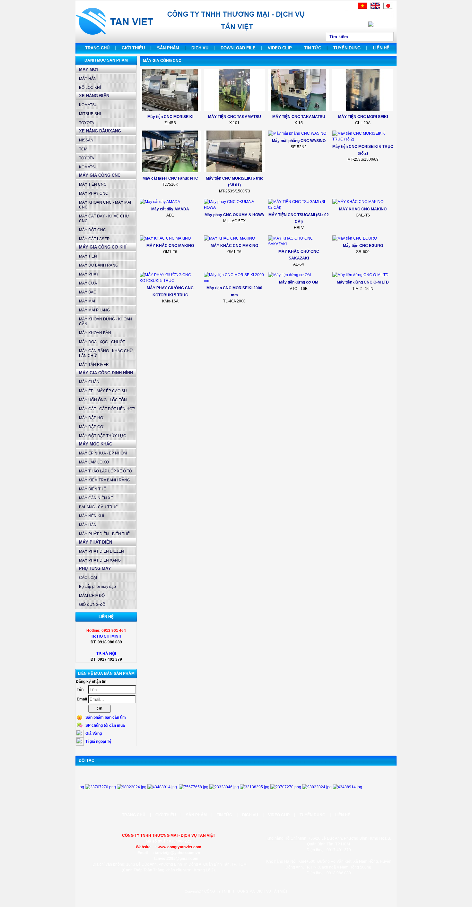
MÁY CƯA (88, 283)
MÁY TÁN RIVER (94, 364)
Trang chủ (97, 48)
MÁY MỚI (88, 69)
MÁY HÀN (88, 78)
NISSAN (86, 140)
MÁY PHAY (89, 274)
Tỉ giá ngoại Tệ (98, 741)
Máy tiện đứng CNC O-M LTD (363, 282)
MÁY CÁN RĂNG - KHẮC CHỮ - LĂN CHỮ (107, 353)
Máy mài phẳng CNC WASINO (299, 141)
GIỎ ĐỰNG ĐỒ (92, 604)
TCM (83, 149)
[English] (375, 7)
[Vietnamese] (362, 7)
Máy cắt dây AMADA (170, 209)
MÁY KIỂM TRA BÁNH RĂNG (104, 480)
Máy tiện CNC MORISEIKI (170, 116)
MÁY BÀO (87, 292)
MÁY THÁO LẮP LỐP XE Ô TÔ (105, 471)
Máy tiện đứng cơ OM (298, 282)
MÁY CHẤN (89, 382)
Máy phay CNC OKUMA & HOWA (234, 215)
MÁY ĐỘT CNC (92, 230)
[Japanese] (388, 7)
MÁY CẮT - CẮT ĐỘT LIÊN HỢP (107, 409)
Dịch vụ (199, 48)
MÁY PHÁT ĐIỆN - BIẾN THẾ (104, 534)
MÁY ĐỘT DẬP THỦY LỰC (102, 436)
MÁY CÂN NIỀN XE (96, 498)
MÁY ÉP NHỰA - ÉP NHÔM (103, 453)
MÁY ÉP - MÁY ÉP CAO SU (103, 391)
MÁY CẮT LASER (94, 239)
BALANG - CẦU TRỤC (98, 507)
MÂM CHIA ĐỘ (92, 595)
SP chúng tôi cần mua (105, 725)
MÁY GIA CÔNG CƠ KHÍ (103, 247)
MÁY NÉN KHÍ (91, 516)
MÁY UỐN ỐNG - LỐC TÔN (103, 400)
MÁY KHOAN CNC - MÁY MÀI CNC (105, 204)
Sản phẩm (168, 48)
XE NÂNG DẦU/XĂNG (100, 131)
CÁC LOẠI (88, 577)
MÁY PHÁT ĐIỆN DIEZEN (101, 551)
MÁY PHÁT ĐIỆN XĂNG (100, 560)
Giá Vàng (93, 733)
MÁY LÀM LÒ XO (94, 462)
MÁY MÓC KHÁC (95, 444)
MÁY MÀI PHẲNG (94, 310)
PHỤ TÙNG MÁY (95, 568)
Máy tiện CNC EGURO (363, 245)
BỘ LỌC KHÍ (90, 87)
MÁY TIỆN (88, 256)
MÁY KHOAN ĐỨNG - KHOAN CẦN (105, 321)
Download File (238, 48)
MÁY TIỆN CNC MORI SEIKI (363, 116)
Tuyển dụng (347, 48)
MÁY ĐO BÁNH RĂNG (98, 265)
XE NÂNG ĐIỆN (94, 95)
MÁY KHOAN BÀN (95, 333)
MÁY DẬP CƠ (91, 427)
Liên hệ (381, 48)
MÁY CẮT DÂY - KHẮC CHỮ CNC (104, 218)
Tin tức (312, 48)
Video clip (280, 48)
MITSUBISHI (90, 114)
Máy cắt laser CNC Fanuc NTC (170, 178)
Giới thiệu (133, 48)
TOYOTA (86, 123)
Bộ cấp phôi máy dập (97, 586)
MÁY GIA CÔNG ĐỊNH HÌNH (106, 372)
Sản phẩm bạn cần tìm (105, 717)
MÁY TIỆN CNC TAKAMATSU (234, 116)
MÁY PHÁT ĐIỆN (95, 542)
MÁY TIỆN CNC (93, 184)
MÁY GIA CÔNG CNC (99, 175)
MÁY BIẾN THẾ (92, 489)
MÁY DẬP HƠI (91, 418)
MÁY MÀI (87, 301)
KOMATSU (88, 105)
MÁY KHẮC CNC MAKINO (363, 209)
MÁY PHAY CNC (93, 193)
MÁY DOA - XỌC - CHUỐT (102, 342)
